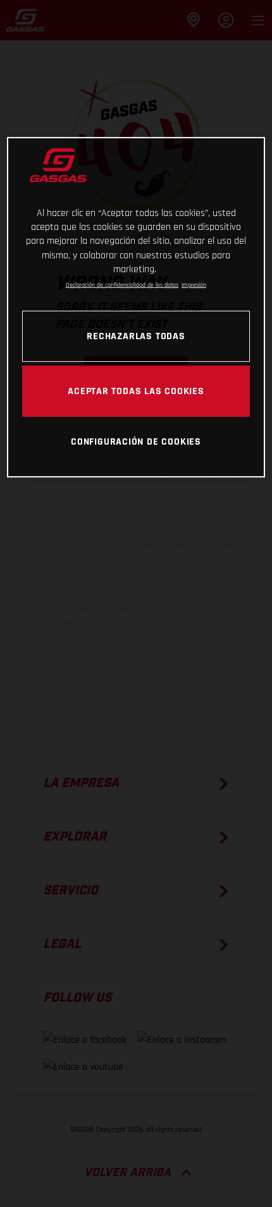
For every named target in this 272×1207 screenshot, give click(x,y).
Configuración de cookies (136, 441)
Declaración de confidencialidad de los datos (122, 284)
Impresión (194, 284)
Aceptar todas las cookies (136, 391)
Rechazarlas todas (136, 336)
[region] (136, 307)
